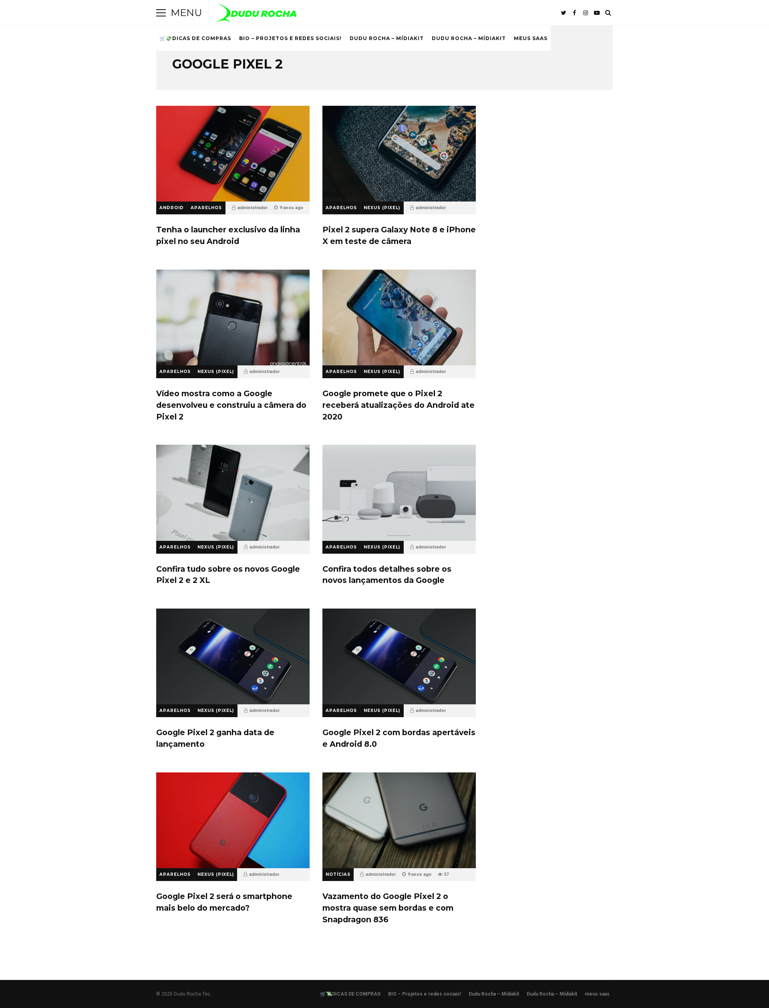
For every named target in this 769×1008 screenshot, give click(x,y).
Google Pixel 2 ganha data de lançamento (233, 656)
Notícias (338, 874)
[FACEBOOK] (574, 13)
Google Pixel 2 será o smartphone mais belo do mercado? (233, 820)
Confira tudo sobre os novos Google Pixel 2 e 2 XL (233, 492)
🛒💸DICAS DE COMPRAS (195, 38)
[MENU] (161, 13)
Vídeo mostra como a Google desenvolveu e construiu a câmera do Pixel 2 (233, 317)
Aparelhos (206, 207)
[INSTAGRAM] (585, 13)
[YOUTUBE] (597, 13)
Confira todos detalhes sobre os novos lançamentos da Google (399, 492)
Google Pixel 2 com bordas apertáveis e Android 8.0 (399, 656)
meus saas (531, 38)
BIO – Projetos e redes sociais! (290, 38)
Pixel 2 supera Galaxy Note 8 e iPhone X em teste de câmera (399, 154)
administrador (253, 207)
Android (171, 207)
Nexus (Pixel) (382, 207)
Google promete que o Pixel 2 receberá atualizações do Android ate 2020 (399, 317)
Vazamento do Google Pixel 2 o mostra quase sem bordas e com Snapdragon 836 (399, 820)
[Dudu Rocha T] (255, 14)
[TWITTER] (563, 13)
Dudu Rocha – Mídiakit (387, 38)
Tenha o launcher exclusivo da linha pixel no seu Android (233, 154)
